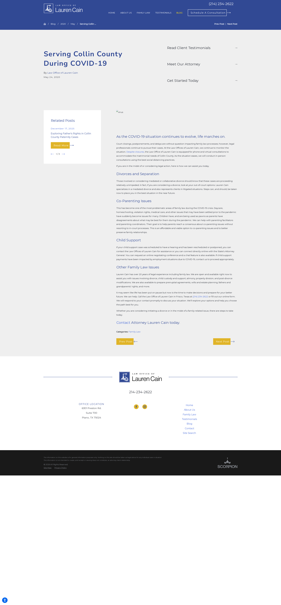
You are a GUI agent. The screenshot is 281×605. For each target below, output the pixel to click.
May (73, 24)
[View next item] (63, 154)
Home (189, 405)
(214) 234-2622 (221, 4)
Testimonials (189, 419)
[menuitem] (111, 13)
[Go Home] (46, 24)
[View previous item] (52, 154)
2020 (63, 24)
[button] (5, 600)
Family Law (134, 331)
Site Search (189, 433)
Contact (189, 428)
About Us (189, 409)
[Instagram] (144, 406)
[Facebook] (136, 406)
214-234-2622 (140, 392)
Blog (53, 24)
